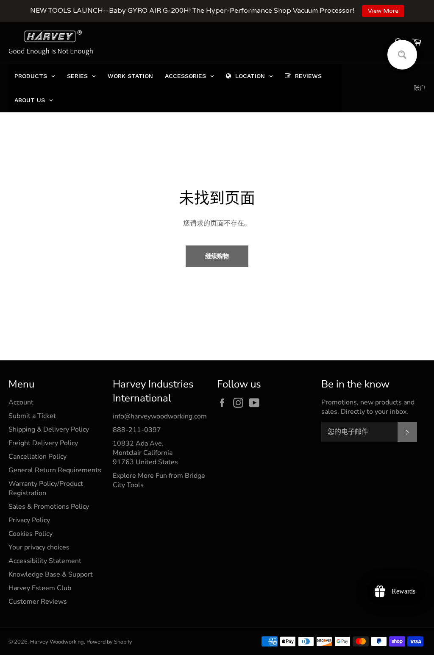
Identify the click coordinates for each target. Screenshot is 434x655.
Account (20, 402)
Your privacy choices (39, 547)
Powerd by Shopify (109, 642)
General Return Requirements (54, 470)
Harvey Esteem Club (39, 588)
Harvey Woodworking (57, 642)
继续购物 (217, 256)
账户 (420, 88)
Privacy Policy (29, 520)
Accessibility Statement (44, 561)
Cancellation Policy (37, 456)
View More (383, 10)
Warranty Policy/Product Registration (45, 488)
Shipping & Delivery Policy (48, 429)
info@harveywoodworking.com (160, 416)
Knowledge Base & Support (50, 574)
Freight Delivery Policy (43, 443)
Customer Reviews (37, 601)
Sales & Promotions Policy (48, 506)
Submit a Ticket (32, 416)
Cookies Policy (30, 533)
